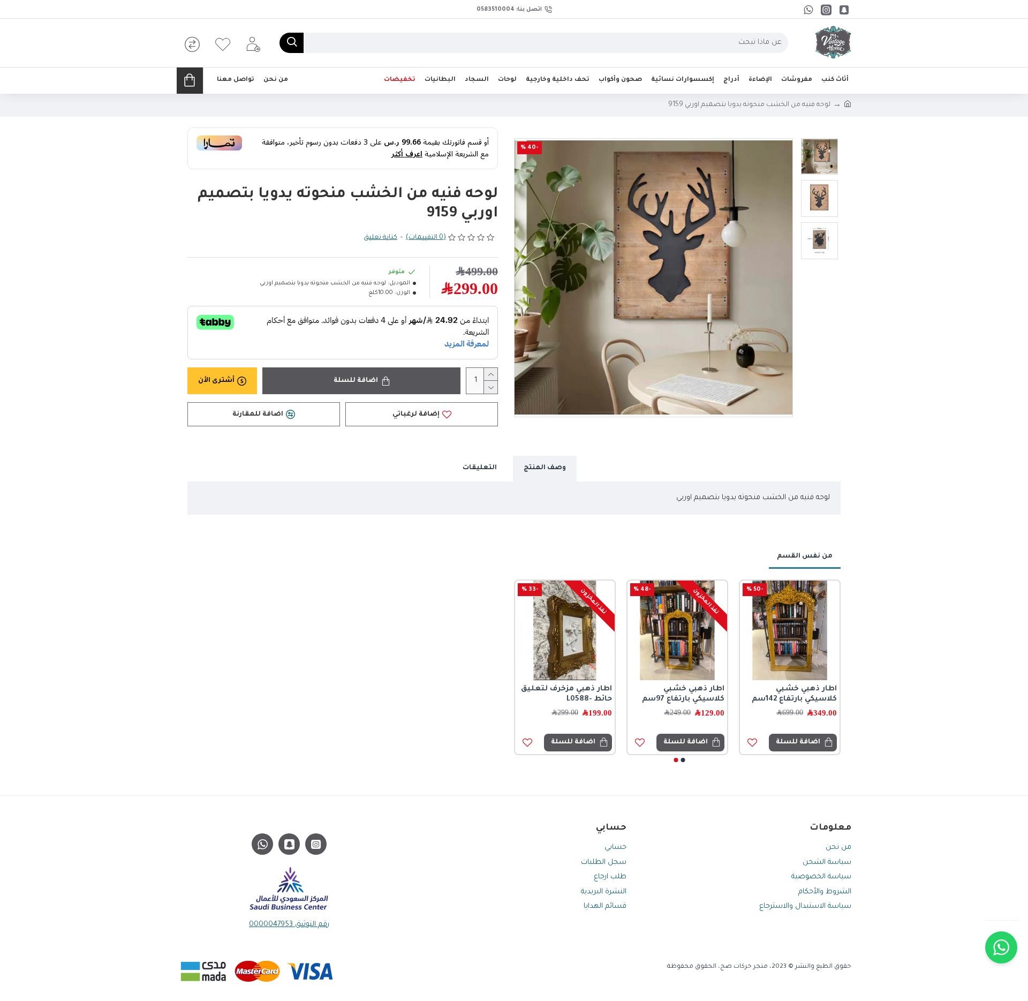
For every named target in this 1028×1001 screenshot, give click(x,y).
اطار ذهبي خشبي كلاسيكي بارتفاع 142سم (641, 694)
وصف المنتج (545, 468)
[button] (683, 760)
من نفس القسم (805, 556)
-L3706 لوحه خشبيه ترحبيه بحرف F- (760, 694)
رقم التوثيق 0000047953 (289, 925)
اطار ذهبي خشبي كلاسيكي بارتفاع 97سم (530, 694)
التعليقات (480, 468)
